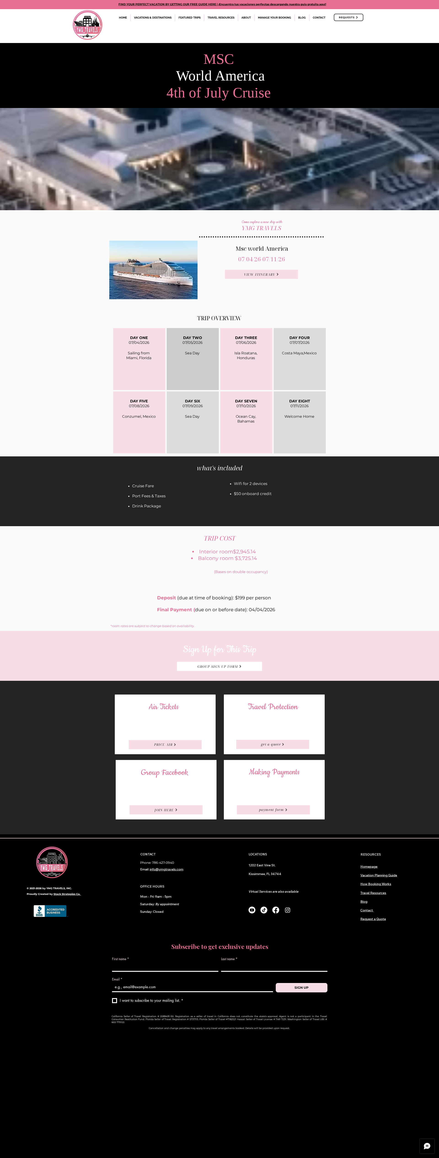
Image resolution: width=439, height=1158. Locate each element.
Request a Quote (373, 919)
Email (117, 979)
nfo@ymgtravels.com (166, 869)
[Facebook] (275, 910)
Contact (367, 910)
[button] (153, 17)
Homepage (368, 866)
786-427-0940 (163, 863)
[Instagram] (287, 910)
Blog (363, 901)
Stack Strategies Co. (67, 894)
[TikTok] (263, 910)
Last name (229, 959)
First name (120, 959)
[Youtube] (252, 910)
